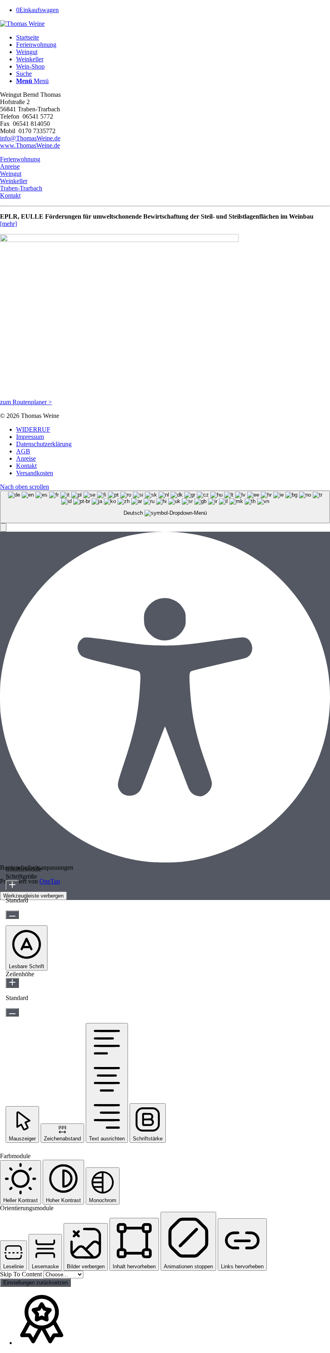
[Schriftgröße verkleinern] (12, 914)
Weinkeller (13, 180)
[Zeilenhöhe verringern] (12, 1012)
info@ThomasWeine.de (30, 138)
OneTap (49, 881)
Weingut (10, 173)
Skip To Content (21, 1274)
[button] (3, 527)
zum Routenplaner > (26, 402)
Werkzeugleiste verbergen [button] (33, 896)
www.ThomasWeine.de (30, 145)
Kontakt (10, 195)
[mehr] (8, 223)
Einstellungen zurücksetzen (35, 1283)
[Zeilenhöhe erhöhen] (12, 983)
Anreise (10, 166)
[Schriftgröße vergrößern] (12, 885)
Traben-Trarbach (21, 188)
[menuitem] (173, 37)
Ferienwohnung (20, 159)
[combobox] (165, 507)
